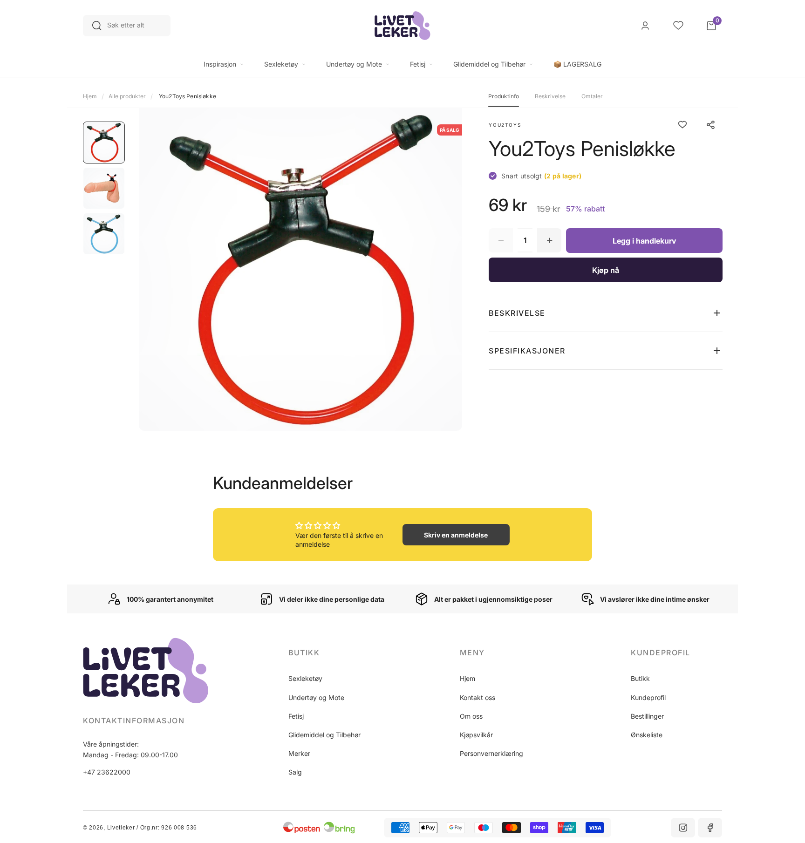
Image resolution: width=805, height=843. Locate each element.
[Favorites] (678, 25)
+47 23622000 (106, 772)
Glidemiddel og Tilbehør (324, 735)
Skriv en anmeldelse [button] (456, 535)
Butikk (640, 678)
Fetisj (296, 716)
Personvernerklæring (491, 753)
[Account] (645, 25)
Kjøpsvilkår (476, 735)
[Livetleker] (402, 26)
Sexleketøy (305, 678)
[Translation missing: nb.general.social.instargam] (683, 827)
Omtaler (592, 96)
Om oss (471, 716)
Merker (299, 753)
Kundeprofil (648, 697)
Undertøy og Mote (316, 697)
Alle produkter (127, 96)
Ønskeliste (646, 735)
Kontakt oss (477, 697)
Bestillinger (647, 716)
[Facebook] (710, 827)
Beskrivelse (550, 96)
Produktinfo (503, 96)
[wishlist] (682, 125)
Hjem (90, 96)
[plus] (549, 240)
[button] (606, 313)
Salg (295, 772)
